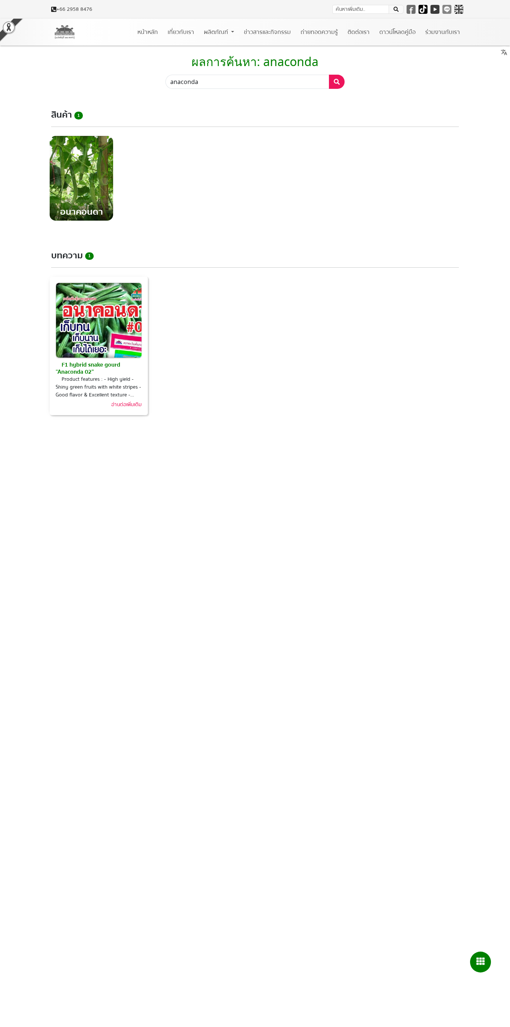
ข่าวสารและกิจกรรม (267, 32)
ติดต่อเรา (359, 32)
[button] (480, 962)
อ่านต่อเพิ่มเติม (126, 405)
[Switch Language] (458, 9)
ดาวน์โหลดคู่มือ (397, 32)
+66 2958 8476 (74, 9)
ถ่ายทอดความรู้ (319, 32)
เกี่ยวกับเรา (181, 32)
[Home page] (65, 32)
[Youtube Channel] (434, 9)
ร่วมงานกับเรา (442, 32)
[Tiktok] (423, 9)
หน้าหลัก (147, 32)
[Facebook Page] (411, 9)
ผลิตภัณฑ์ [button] (217, 32)
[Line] (446, 9)
